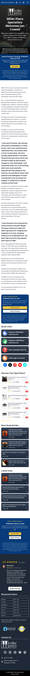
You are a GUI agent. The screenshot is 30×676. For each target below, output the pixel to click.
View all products (6, 421)
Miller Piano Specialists (8, 2)
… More (25, 582)
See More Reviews (15, 588)
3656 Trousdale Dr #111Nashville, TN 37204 (11, 662)
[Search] (20, 2)
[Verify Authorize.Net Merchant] (22, 629)
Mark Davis (10, 565)
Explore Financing (15, 311)
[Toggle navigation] (27, 2)
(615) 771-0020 (8, 658)
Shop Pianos (15, 66)
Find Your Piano (15, 307)
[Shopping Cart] (23, 2)
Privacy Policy (15, 674)
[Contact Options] (16, 2)
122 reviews (21, 562)
